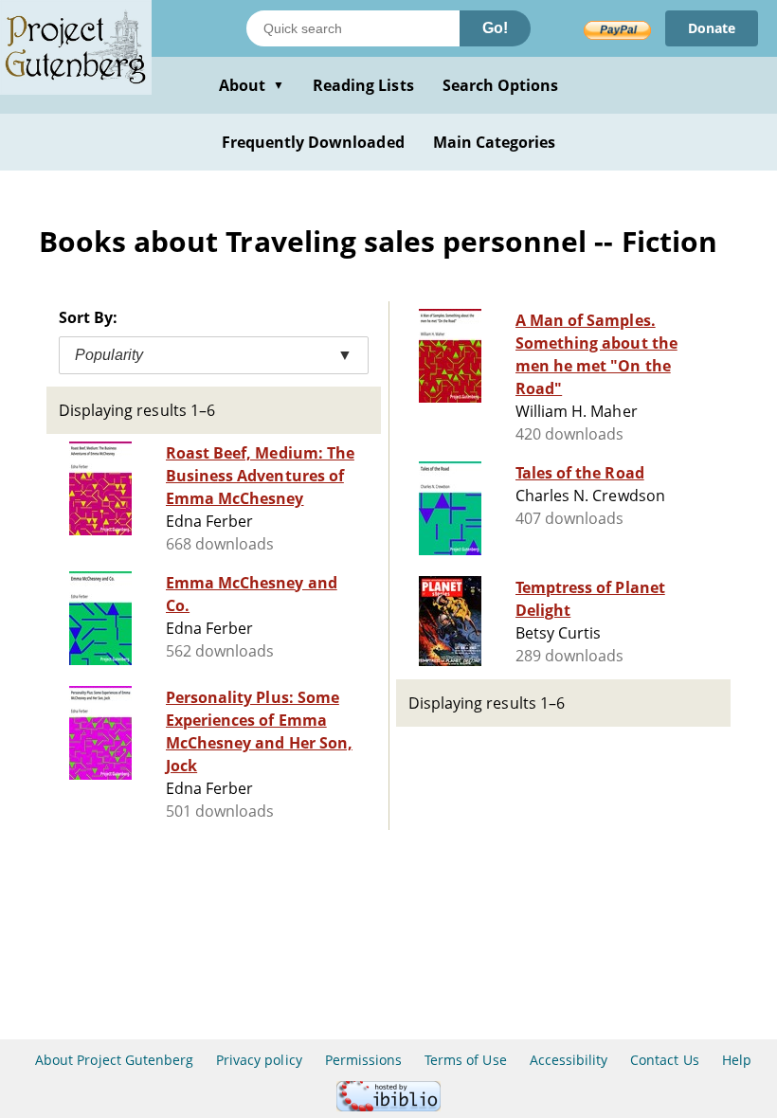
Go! (495, 28)
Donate (711, 28)
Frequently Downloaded (313, 142)
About (251, 85)
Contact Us (664, 1060)
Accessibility (569, 1060)
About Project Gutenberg (114, 1060)
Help (736, 1060)
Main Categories (494, 142)
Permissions (363, 1060)
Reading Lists (363, 85)
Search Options (501, 85)
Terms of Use (465, 1060)
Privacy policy (259, 1060)
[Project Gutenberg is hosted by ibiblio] (388, 1106)
